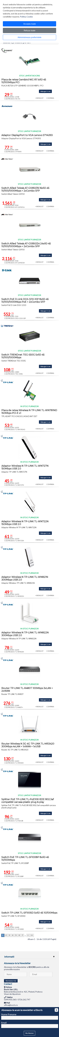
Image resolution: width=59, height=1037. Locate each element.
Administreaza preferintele (29, 37)
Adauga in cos (45, 91)
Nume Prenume (8, 1014)
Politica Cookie (26, 17)
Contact (8, 983)
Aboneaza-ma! (10, 981)
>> (32, 935)
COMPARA (50, 98)
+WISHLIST (39, 98)
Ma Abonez (29, 1033)
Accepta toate (29, 24)
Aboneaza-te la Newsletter (17, 963)
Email (4, 1022)
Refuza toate (29, 30)
